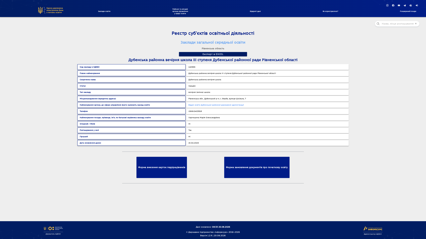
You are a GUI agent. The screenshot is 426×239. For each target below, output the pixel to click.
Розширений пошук (408, 11)
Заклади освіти (104, 11)
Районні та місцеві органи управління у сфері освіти (180, 11)
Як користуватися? (330, 11)
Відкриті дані (255, 11)
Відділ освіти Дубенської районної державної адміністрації (216, 105)
